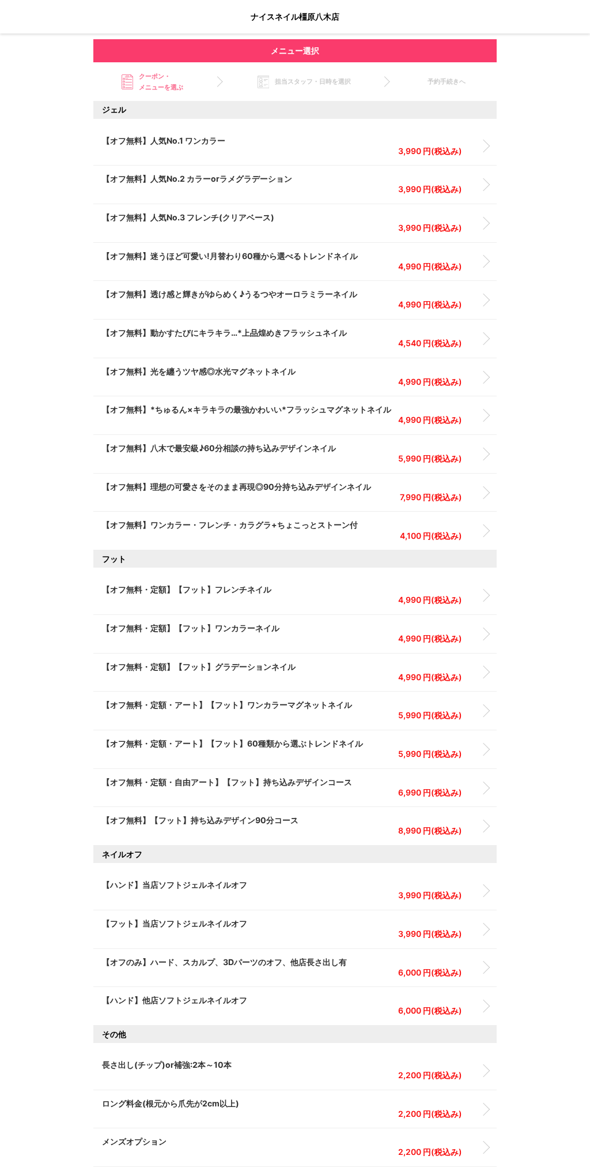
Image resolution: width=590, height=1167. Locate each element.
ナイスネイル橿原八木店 (295, 16)
